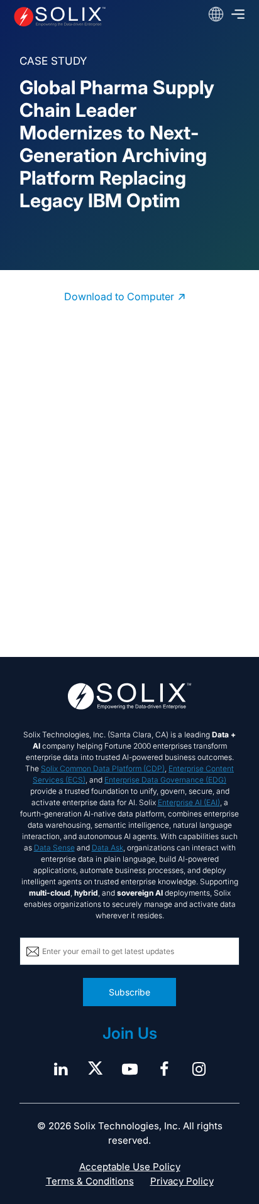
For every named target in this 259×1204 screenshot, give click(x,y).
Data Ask (107, 847)
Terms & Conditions (90, 1181)
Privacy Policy (182, 1181)
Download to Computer (119, 296)
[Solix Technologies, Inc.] (59, 16)
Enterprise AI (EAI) (189, 802)
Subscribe (129, 992)
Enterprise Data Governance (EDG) (165, 779)
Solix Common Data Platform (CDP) (103, 768)
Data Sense (54, 847)
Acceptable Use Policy (129, 1167)
